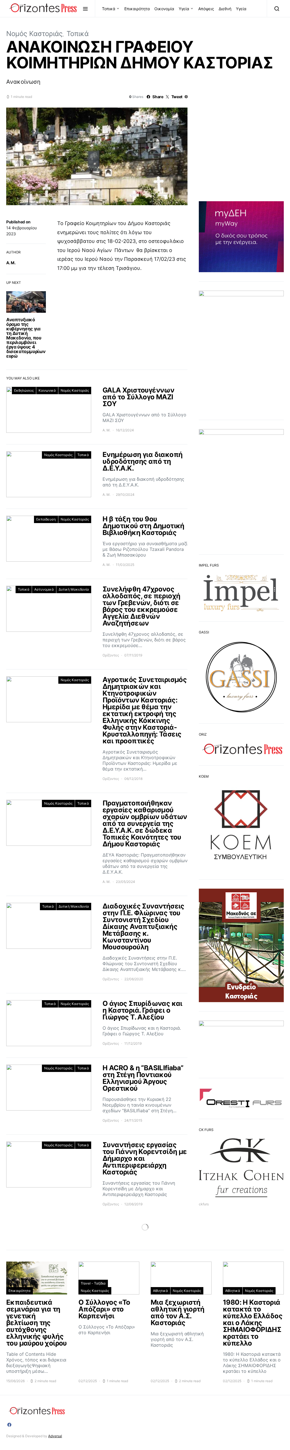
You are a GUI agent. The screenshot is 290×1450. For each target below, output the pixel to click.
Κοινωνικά (47, 390)
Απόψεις (206, 8)
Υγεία (184, 8)
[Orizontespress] (9, 1424)
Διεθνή (225, 8)
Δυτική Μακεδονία (74, 589)
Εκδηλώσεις (24, 390)
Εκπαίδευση (46, 519)
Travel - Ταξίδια (93, 1283)
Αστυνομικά (44, 589)
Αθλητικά (160, 1291)
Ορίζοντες (111, 655)
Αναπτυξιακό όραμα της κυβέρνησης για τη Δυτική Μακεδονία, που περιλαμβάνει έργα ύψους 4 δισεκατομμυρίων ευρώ (26, 338)
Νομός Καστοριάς (34, 34)
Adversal (55, 1436)
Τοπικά (108, 8)
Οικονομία (164, 8)
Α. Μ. (10, 262)
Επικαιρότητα (137, 8)
